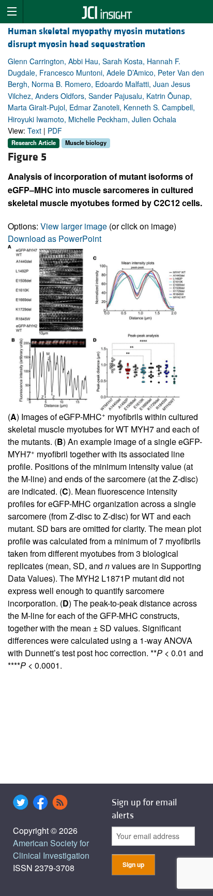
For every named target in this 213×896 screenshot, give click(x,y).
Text (34, 130)
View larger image (73, 226)
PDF (55, 130)
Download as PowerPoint (54, 238)
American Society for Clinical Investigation (51, 849)
